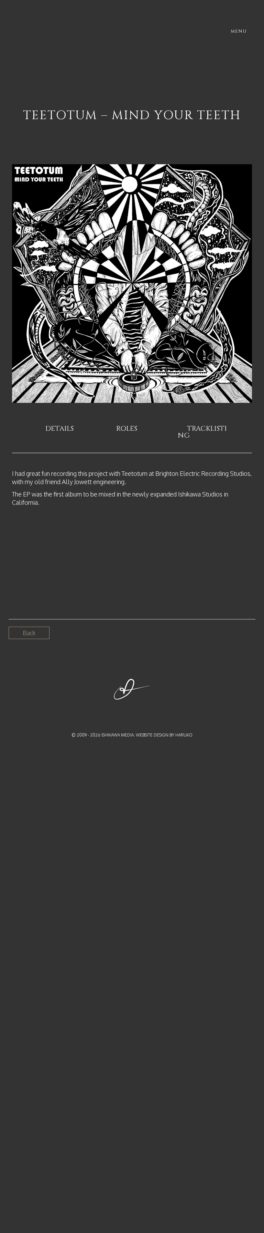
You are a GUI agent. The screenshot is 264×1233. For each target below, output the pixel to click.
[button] (61, 428)
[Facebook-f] (119, 711)
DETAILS (59, 428)
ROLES (126, 428)
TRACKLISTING (202, 432)
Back (29, 633)
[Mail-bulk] (145, 711)
